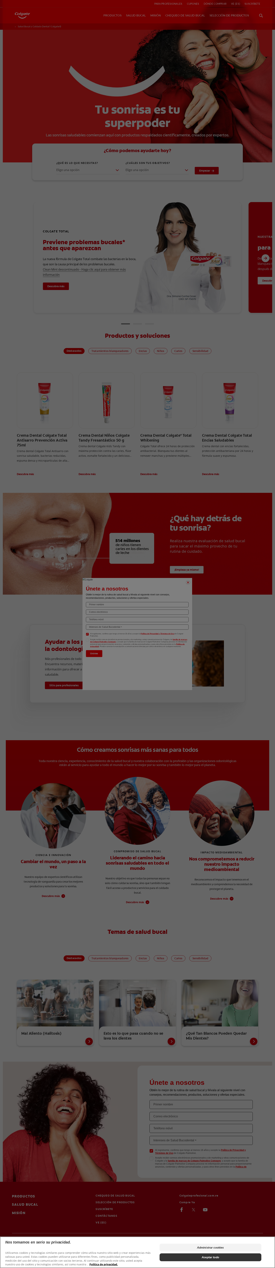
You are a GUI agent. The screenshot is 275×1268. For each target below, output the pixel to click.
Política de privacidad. (103, 1264)
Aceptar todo (210, 1257)
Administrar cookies (210, 1247)
